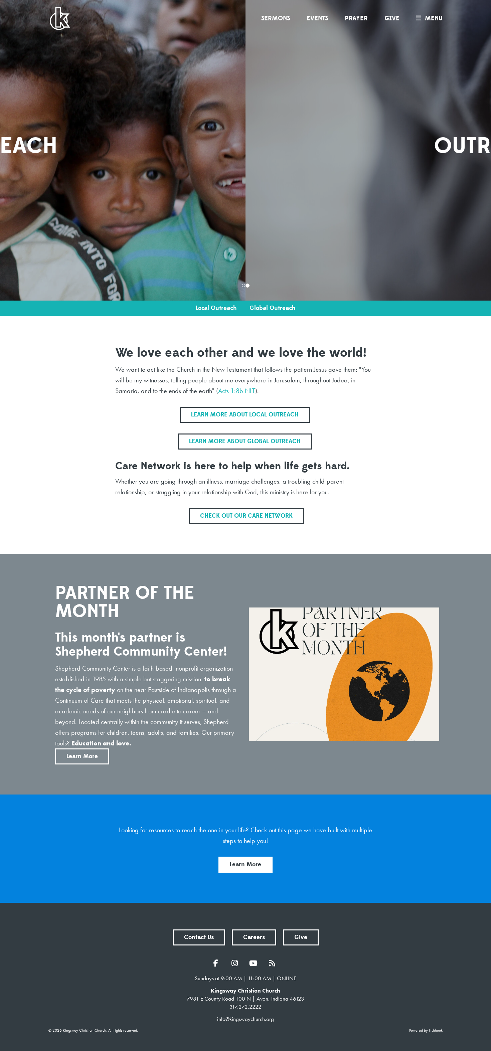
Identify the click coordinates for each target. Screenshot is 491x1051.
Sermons (275, 18)
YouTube (255, 963)
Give (391, 18)
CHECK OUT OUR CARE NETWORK (246, 516)
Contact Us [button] (199, 937)
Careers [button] (254, 937)
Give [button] (300, 937)
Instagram (236, 963)
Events (317, 18)
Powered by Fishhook (426, 1030)
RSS (273, 963)
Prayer (356, 18)
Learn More (82, 756)
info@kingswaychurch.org (245, 1019)
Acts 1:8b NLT (236, 390)
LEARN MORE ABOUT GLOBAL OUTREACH (245, 441)
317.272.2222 (245, 1006)
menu (434, 18)
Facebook (217, 963)
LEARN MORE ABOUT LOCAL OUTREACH (245, 414)
